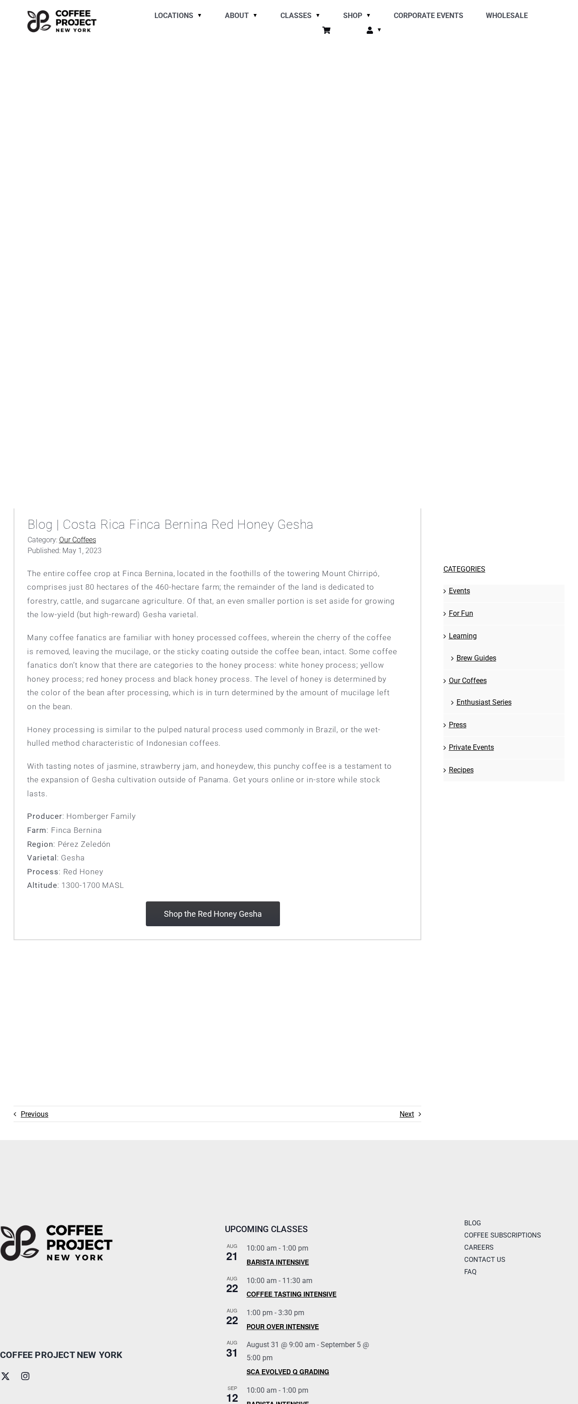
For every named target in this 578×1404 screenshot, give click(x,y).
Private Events (471, 747)
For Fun (461, 613)
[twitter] (5, 1376)
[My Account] (370, 31)
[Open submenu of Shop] (366, 16)
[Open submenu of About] (253, 16)
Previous (34, 1114)
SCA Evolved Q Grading (288, 1371)
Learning (463, 636)
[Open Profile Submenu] (377, 31)
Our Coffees (77, 540)
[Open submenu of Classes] (316, 16)
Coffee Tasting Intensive (291, 1293)
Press (457, 724)
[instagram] (25, 1376)
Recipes (461, 770)
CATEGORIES (464, 569)
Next (407, 1114)
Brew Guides (476, 658)
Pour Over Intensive (283, 1326)
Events (459, 591)
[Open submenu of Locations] (197, 16)
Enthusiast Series (484, 702)
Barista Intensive (278, 1261)
